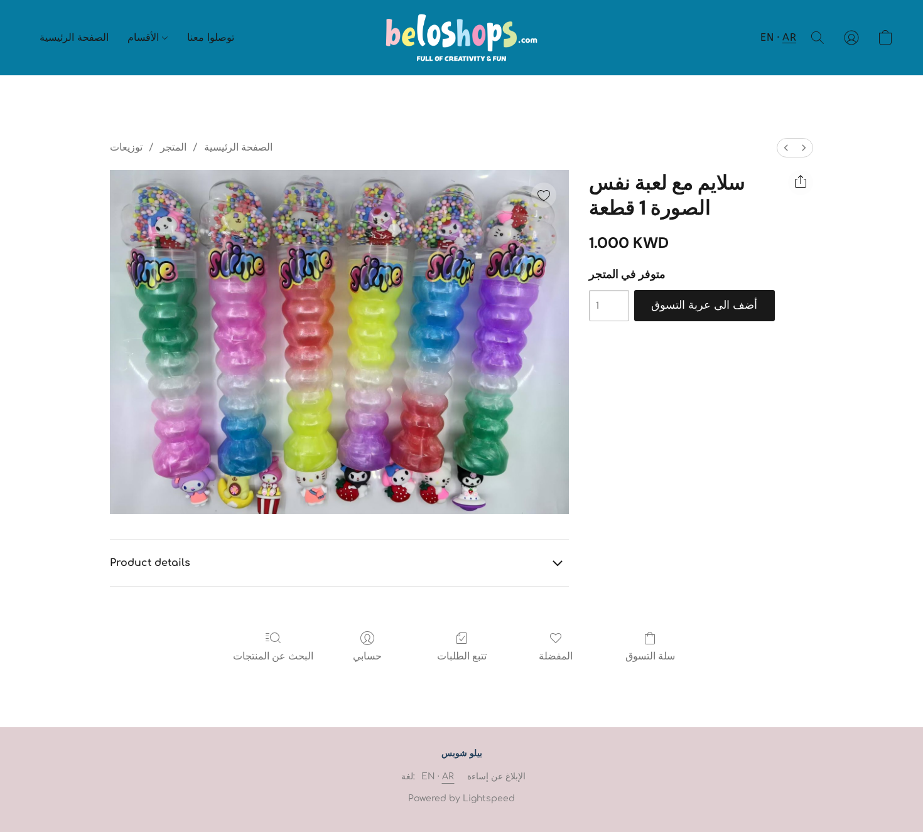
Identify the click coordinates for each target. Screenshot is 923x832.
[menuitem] (786, 148)
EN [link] (428, 776)
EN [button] (767, 37)
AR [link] (448, 776)
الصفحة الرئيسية (74, 37)
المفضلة (556, 656)
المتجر (173, 147)
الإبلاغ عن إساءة (496, 776)
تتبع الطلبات (462, 656)
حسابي (367, 656)
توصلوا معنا (210, 37)
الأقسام (144, 37)
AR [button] (789, 37)
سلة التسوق (650, 656)
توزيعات (126, 147)
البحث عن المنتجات (273, 656)
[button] (461, 37)
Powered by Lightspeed (461, 798)
